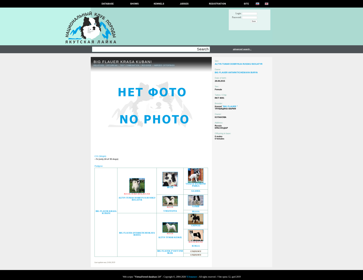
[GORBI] (195, 204)
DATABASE (108, 3)
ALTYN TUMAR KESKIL (170, 237)
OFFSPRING (112, 65)
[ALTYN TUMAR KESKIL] (170, 231)
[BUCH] (170, 185)
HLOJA (195, 212)
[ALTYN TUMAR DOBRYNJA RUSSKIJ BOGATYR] (137, 192)
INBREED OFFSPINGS (164, 65)
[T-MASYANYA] (170, 205)
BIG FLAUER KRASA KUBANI (106, 212)
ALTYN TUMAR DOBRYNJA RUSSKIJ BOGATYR (137, 199)
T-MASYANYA (170, 211)
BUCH (170, 187)
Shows (134, 3)
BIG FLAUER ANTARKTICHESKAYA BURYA (137, 234)
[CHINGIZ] (195, 223)
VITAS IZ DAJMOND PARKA (196, 185)
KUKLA (196, 246)
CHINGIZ (195, 226)
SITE (246, 3)
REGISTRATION (217, 3)
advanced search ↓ (242, 49)
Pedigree (147, 65)
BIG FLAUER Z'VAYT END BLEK (170, 252)
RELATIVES (99, 65)
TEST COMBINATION (130, 65)
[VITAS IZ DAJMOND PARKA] (195, 181)
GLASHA (195, 191)
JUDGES (184, 3)
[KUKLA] (195, 240)
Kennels (159, 3)
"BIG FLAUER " (230, 106)
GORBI (195, 206)
